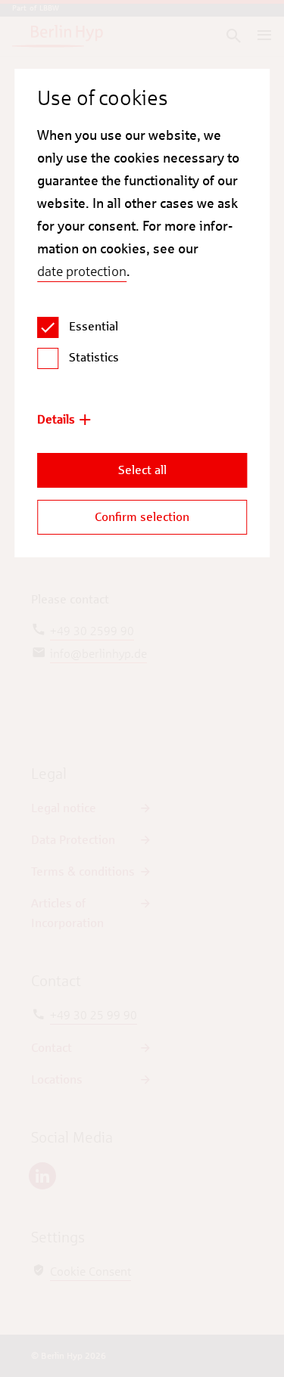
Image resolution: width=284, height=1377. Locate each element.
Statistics (94, 357)
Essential (93, 326)
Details (56, 419)
